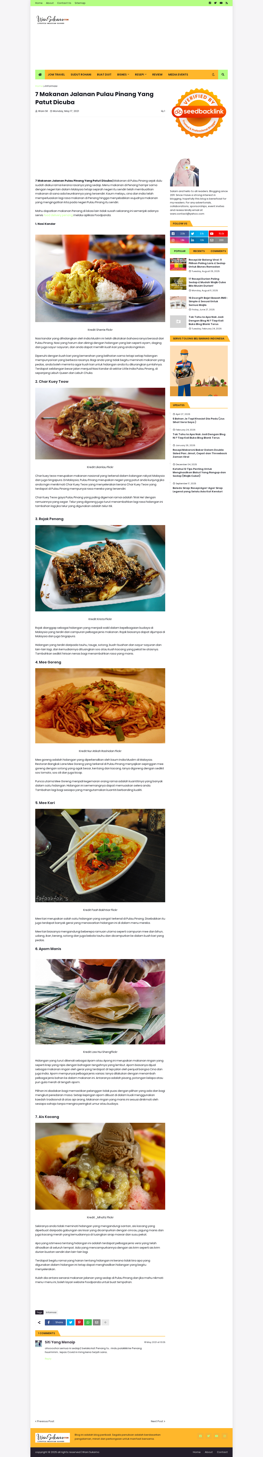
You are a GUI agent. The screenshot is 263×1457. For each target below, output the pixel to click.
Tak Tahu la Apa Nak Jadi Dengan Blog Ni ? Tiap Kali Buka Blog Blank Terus (206, 320)
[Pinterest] (79, 1322)
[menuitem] (40, 74)
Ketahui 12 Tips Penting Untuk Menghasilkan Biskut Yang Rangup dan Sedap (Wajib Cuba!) (199, 472)
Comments (218, 251)
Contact (222, 1452)
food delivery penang (58, 215)
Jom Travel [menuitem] (56, 74)
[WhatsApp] (88, 1322)
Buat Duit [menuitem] (104, 74)
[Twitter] (71, 1322)
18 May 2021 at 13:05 (154, 1342)
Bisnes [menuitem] (122, 74)
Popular (179, 251)
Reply (48, 1358)
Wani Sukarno (90, 1452)
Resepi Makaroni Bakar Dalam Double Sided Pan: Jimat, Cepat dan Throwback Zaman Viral (200, 453)
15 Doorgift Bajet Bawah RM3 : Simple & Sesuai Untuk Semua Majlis (208, 301)
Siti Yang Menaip (60, 1342)
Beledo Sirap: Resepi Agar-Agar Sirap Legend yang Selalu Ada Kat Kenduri (198, 489)
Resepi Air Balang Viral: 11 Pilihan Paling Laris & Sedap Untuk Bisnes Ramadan (207, 263)
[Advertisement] (158, 38)
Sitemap (80, 3)
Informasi (51, 86)
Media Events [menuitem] (178, 74)
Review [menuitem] (157, 74)
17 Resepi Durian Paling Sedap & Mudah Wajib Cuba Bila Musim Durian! (207, 282)
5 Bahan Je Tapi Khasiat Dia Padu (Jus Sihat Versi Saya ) (198, 420)
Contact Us (64, 3)
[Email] (97, 1322)
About (50, 3)
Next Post (157, 1421)
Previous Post (45, 1421)
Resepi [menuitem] (139, 74)
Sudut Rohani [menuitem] (81, 74)
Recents (199, 251)
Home (39, 3)
